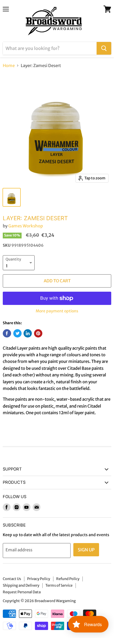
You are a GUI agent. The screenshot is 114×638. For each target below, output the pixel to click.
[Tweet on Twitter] (17, 333)
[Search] (104, 48)
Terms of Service (58, 585)
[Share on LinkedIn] (28, 333)
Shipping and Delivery (21, 585)
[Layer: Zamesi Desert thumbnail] (11, 197)
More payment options (57, 311)
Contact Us (12, 578)
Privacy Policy (38, 578)
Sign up (86, 549)
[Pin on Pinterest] (38, 333)
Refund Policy (67, 578)
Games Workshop (25, 225)
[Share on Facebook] (7, 333)
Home (9, 65)
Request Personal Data (22, 592)
